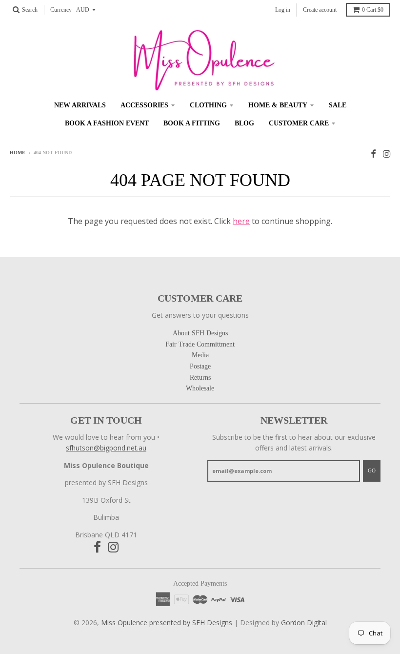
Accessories (144, 105)
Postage (200, 366)
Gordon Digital (304, 622)
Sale (337, 105)
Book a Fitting (191, 123)
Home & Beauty (277, 105)
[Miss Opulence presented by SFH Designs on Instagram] (386, 153)
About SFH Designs (200, 333)
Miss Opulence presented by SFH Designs (166, 622)
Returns (200, 377)
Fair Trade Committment (200, 344)
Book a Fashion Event (107, 123)
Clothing (208, 105)
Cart (372, 9)
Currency (61, 9)
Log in (282, 9)
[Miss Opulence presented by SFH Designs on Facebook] (373, 153)
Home (17, 152)
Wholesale (200, 388)
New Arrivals (80, 105)
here (241, 221)
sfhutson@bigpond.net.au (106, 447)
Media (200, 355)
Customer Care (299, 123)
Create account (320, 9)
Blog (244, 123)
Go (372, 470)
